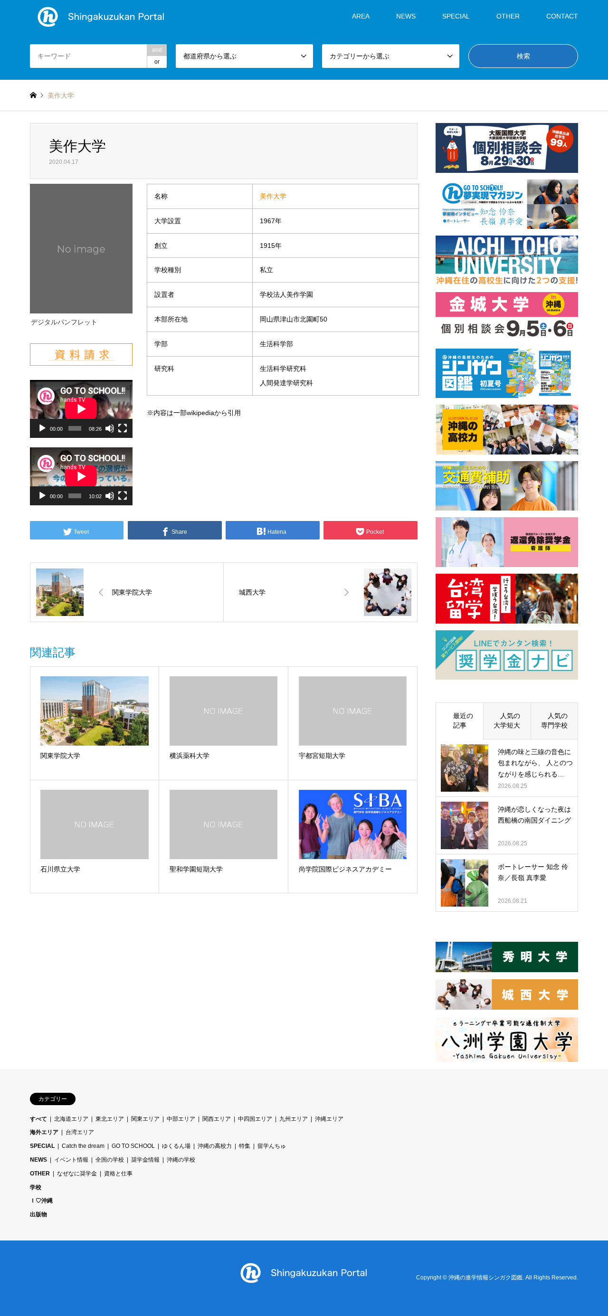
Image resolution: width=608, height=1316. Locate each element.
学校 (35, 1187)
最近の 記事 (463, 720)
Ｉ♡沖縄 (41, 1200)
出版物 (38, 1214)
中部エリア (181, 1119)
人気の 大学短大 (510, 720)
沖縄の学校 (181, 1159)
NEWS (406, 16)
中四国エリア (255, 1119)
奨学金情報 (145, 1159)
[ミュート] (109, 428)
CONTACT (562, 16)
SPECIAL (456, 16)
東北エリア (109, 1119)
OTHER (40, 1173)
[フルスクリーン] (122, 428)
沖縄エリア (329, 1119)
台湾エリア (80, 1132)
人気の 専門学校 (557, 720)
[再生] (42, 428)
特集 (244, 1146)
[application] (81, 409)
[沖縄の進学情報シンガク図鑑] (101, 16)
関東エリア (145, 1119)
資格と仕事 (118, 1173)
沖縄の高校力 (215, 1146)
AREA (361, 16)
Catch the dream (83, 1146)
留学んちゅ (271, 1146)
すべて (38, 1119)
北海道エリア (71, 1119)
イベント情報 (71, 1159)
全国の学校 (109, 1159)
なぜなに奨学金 (77, 1173)
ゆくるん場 (176, 1146)
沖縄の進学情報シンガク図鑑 (485, 1278)
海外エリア (44, 1132)
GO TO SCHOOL (133, 1146)
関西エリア (216, 1119)
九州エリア (293, 1119)
